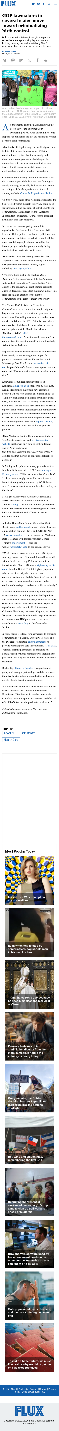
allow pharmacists (37, 641)
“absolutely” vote (18, 546)
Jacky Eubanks (14, 534)
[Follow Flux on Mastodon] (33, 4)
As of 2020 (50, 645)
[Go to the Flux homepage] (8, 5)
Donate (43, 1389)
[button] (5, 60)
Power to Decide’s (24, 668)
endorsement (18, 542)
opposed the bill (44, 421)
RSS (43, 1392)
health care (11, 740)
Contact (34, 1389)
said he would (23, 527)
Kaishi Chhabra (9, 51)
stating (14, 504)
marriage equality (22, 268)
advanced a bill (21, 385)
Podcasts (23, 1389)
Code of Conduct (30, 1392)
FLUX (6, 1389)
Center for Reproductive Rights (36, 193)
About (14, 1389)
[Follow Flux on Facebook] (43, 4)
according (23, 623)
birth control (28, 733)
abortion (9, 733)
